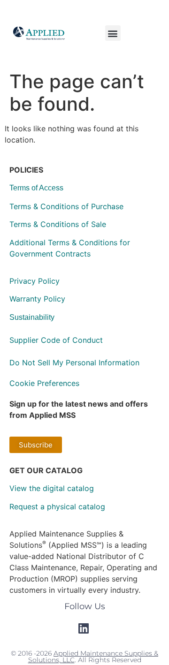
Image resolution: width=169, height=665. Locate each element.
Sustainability (31, 317)
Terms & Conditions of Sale (57, 224)
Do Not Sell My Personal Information (74, 362)
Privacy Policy (34, 281)
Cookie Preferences (44, 383)
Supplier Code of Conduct (56, 340)
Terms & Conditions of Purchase (66, 206)
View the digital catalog (51, 488)
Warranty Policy (37, 298)
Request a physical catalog (57, 506)
